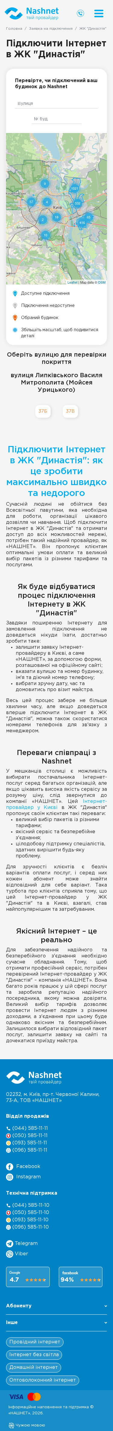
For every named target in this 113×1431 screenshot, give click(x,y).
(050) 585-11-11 (29, 1135)
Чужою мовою (29, 1425)
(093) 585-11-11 (29, 1143)
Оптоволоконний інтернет (42, 1380)
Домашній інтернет (33, 1367)
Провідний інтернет (34, 1342)
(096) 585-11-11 (29, 1150)
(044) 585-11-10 (30, 1205)
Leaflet (72, 282)
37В (70, 411)
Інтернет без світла (34, 1355)
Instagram (28, 1177)
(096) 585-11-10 (30, 1227)
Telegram (25, 1243)
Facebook (28, 1166)
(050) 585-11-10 (30, 1212)
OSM (101, 282)
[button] (56, 1308)
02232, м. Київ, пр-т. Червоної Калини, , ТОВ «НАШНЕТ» (52, 1097)
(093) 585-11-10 (30, 1220)
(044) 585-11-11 (29, 1128)
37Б (43, 411)
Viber (20, 1254)
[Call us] (80, 13)
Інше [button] (12, 1322)
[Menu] (98, 13)
